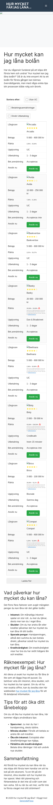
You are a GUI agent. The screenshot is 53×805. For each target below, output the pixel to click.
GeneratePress (26, 801)
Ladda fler (27, 581)
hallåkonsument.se (32, 314)
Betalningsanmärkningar (23, 107)
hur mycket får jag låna (28, 691)
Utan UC (33, 99)
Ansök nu (33, 168)
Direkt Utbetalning (20, 116)
